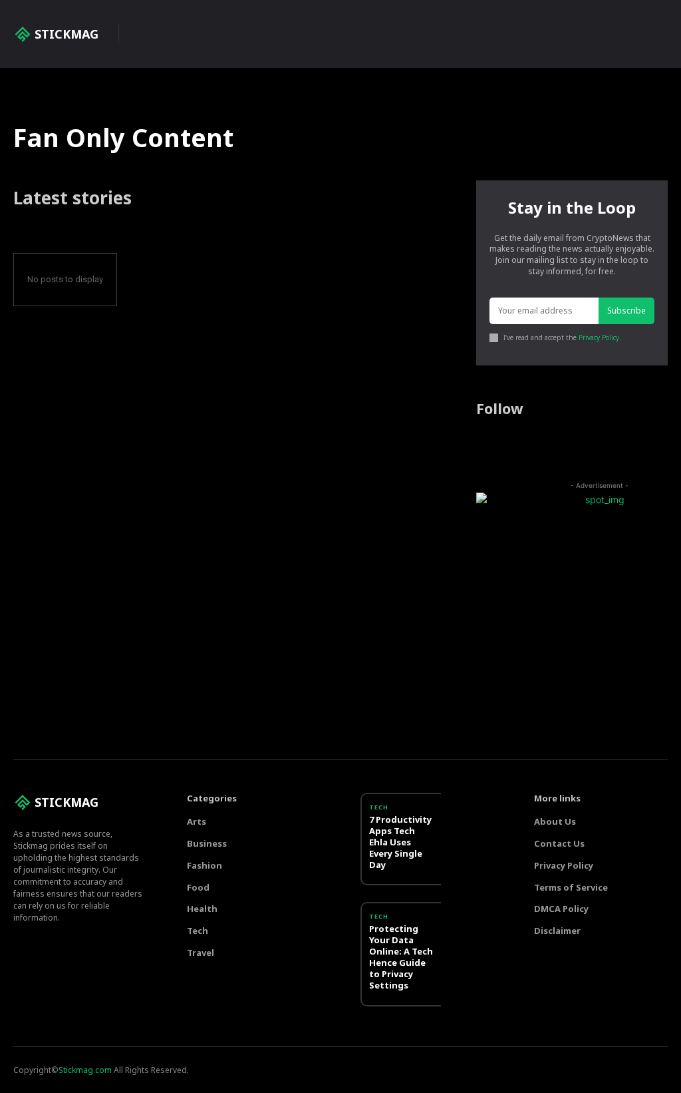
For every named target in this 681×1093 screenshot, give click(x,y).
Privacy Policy (599, 337)
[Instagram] (510, 445)
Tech (378, 807)
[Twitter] (536, 445)
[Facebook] (484, 445)
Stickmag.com (85, 1070)
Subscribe (626, 310)
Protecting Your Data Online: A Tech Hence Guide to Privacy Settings (401, 956)
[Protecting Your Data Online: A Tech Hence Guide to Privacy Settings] (467, 924)
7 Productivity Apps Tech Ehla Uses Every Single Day (400, 842)
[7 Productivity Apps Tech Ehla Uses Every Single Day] (467, 815)
